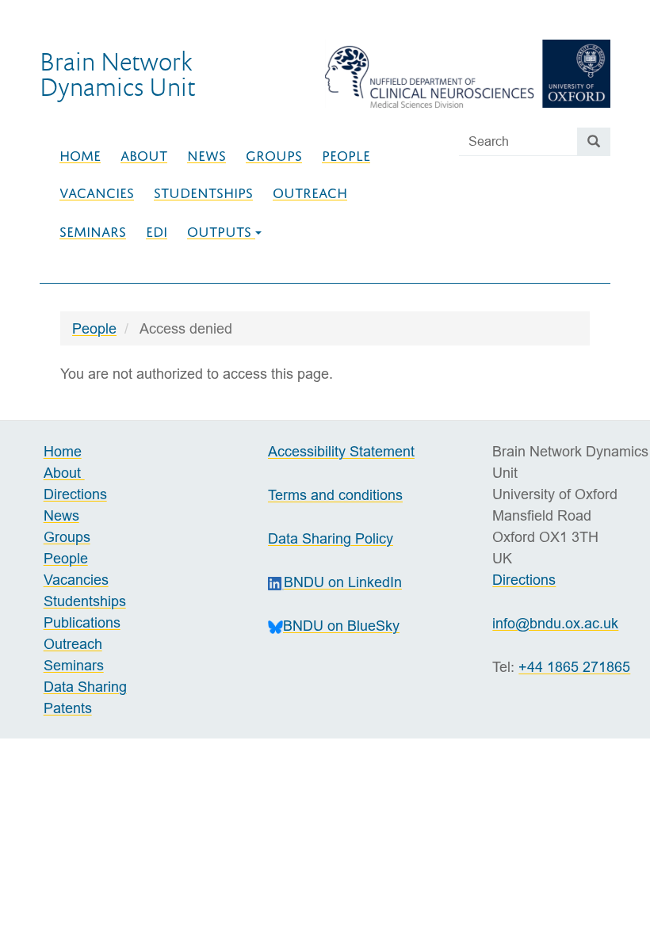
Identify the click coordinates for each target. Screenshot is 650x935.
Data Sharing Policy (330, 538)
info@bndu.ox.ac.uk (555, 623)
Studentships (203, 193)
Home (80, 156)
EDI (156, 232)
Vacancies (96, 193)
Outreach (310, 193)
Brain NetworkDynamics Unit (117, 73)
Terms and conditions (335, 495)
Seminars (92, 232)
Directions (75, 494)
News (206, 156)
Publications (82, 622)
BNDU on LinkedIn (343, 582)
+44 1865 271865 (574, 666)
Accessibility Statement (341, 451)
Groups (274, 156)
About (143, 156)
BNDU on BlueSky (341, 625)
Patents (68, 708)
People (346, 156)
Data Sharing (85, 686)
